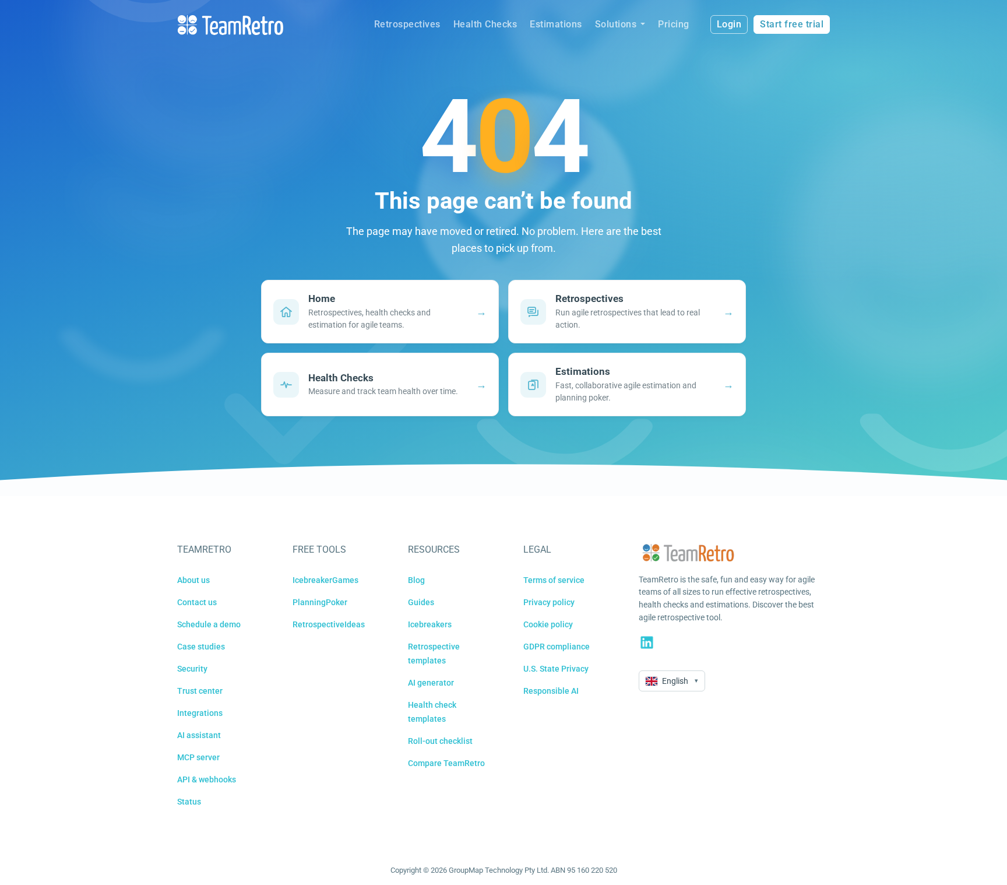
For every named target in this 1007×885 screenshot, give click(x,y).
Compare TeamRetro (446, 763)
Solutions (616, 24)
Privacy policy (549, 602)
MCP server (198, 757)
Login (729, 24)
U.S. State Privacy (556, 668)
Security (192, 668)
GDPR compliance (556, 646)
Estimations (556, 24)
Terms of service (554, 580)
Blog (416, 580)
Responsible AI (551, 691)
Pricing (673, 24)
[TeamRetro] (230, 25)
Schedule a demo (209, 624)
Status (189, 801)
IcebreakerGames (325, 580)
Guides (421, 602)
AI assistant (199, 735)
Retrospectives (407, 24)
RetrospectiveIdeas (329, 624)
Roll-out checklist (440, 741)
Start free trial (791, 24)
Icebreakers (430, 624)
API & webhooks (206, 779)
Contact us (197, 602)
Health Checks (485, 24)
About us (193, 580)
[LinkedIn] (647, 642)
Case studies (201, 646)
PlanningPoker (320, 602)
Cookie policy (548, 624)
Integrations (200, 713)
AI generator (431, 682)
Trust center (200, 691)
